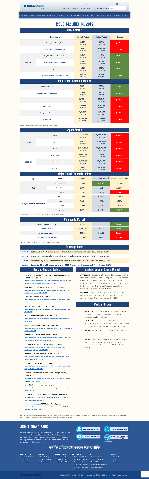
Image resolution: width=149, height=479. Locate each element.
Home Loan (25, 462)
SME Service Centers (80, 459)
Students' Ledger (27, 457)
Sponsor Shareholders (98, 459)
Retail (33, 15)
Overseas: (100, 8)
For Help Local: (83, 8)
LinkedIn (116, 462)
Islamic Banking (44, 457)
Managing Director (97, 457)
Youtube (116, 459)
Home (21, 15)
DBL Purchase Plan (97, 467)
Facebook (116, 457)
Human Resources (122, 15)
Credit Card (25, 459)
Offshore (59, 15)
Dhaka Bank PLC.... (62, 459)
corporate (51, 15)
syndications (68, 15)
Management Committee (99, 464)
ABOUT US (27, 15)
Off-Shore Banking (45, 459)
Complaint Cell (78, 462)
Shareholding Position (81, 464)
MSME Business (41, 15)
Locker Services (44, 462)
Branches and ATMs (80, 457)
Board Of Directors (97, 462)
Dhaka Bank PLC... (62, 462)
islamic (87, 15)
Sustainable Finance (108, 15)
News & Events (95, 15)
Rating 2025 (110, 4)
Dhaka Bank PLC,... (62, 457)
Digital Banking (79, 15)
